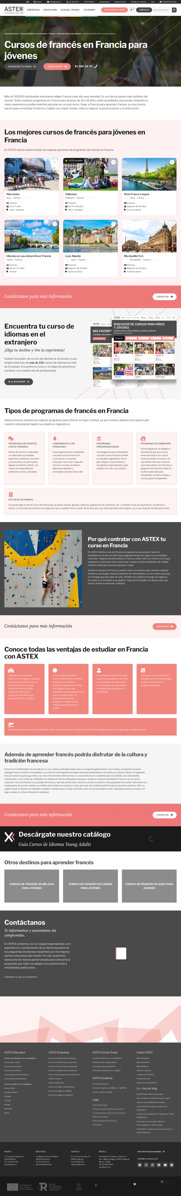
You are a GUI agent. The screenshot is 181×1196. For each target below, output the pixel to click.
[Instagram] (152, 1165)
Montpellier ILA (133, 256)
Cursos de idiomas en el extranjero (34, 34)
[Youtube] (165, 1165)
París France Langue (136, 194)
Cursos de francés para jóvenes (69, 34)
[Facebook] (139, 1165)
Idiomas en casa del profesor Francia (28, 256)
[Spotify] (171, 1165)
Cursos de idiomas (12, 34)
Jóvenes (52, 34)
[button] (114, 9)
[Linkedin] (158, 1165)
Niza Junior (13, 194)
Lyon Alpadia (73, 256)
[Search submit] (174, 10)
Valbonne (71, 194)
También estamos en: (147, 1159)
